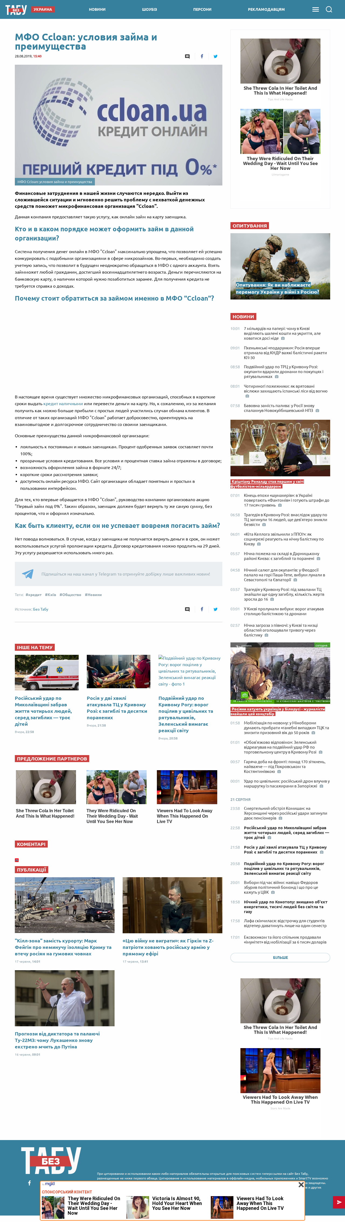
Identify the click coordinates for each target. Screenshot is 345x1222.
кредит (35, 595)
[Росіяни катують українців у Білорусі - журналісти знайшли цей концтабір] (280, 674)
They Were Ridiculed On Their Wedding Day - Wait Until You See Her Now (112, 816)
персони (202, 9)
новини (97, 9)
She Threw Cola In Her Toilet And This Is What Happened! (280, 1029)
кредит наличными (63, 403)
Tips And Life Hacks (280, 1038)
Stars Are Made (280, 1108)
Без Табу (40, 609)
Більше (280, 957)
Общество (71, 595)
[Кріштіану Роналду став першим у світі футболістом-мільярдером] (280, 449)
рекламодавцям (266, 9)
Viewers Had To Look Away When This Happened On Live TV (184, 816)
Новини (95, 595)
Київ (52, 595)
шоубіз (149, 9)
